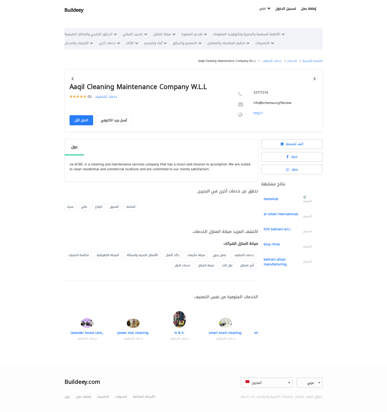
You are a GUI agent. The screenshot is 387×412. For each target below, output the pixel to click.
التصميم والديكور (185, 43)
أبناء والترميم (153, 43)
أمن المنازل (247, 265)
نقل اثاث (227, 265)
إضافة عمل (308, 8)
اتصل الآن (81, 120)
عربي (263, 8)
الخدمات (292, 61)
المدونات (121, 396)
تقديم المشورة (192, 34)
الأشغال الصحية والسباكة (142, 255)
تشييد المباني (133, 34)
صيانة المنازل (162, 34)
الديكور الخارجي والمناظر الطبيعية (88, 34)
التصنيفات (262, 43)
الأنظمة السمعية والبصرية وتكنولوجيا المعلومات (246, 34)
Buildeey (73, 10)
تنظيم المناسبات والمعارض (226, 43)
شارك (294, 157)
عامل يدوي (219, 255)
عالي (84, 207)
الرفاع (98, 207)
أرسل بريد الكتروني (114, 120)
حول (67, 396)
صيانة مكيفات (196, 255)
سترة (70, 207)
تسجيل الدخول (286, 8)
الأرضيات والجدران (76, 43)
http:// (258, 113)
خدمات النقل (182, 265)
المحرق (114, 207)
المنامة (130, 207)
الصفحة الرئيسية (312, 61)
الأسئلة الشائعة (144, 396)
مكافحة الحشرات (79, 255)
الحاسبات (103, 396)
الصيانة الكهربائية (108, 255)
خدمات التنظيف (272, 61)
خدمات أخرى (107, 43)
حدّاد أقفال (172, 255)
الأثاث (130, 43)
